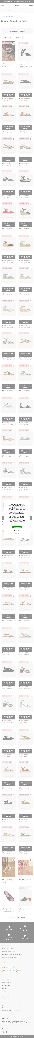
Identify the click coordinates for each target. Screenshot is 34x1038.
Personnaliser (17, 533)
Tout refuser (17, 530)
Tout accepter (17, 527)
